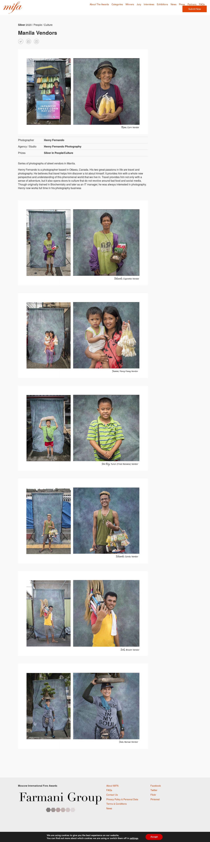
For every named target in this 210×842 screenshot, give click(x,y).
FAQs (202, 4)
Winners (130, 4)
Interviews (149, 4)
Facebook (155, 785)
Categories (117, 4)
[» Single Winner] (12, 7)
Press (182, 4)
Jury (139, 4)
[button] (20, 41)
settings (134, 838)
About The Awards (99, 4)
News (173, 4)
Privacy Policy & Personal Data (122, 799)
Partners (192, 4)
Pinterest (155, 799)
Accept (154, 836)
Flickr (153, 794)
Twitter (153, 790)
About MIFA (112, 785)
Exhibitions (162, 4)
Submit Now (194, 9)
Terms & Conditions (116, 803)
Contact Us (112, 794)
